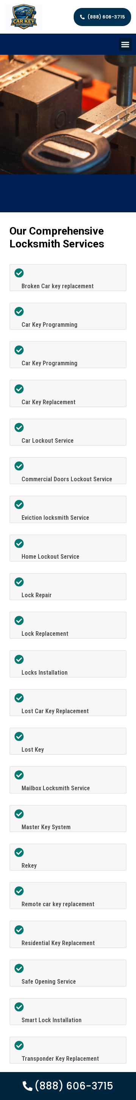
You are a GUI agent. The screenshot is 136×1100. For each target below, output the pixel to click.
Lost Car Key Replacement (55, 711)
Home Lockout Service (50, 556)
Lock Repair (37, 595)
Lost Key (33, 749)
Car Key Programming (49, 324)
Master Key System (46, 827)
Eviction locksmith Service (55, 517)
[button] (125, 44)
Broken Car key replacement (58, 286)
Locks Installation (45, 672)
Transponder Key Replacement (60, 1058)
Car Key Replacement (49, 402)
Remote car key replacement (58, 904)
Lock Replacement (45, 633)
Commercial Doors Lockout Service (67, 479)
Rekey (29, 865)
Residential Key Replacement (58, 943)
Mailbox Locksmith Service (56, 788)
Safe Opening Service (49, 981)
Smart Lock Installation (52, 1020)
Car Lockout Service (48, 440)
